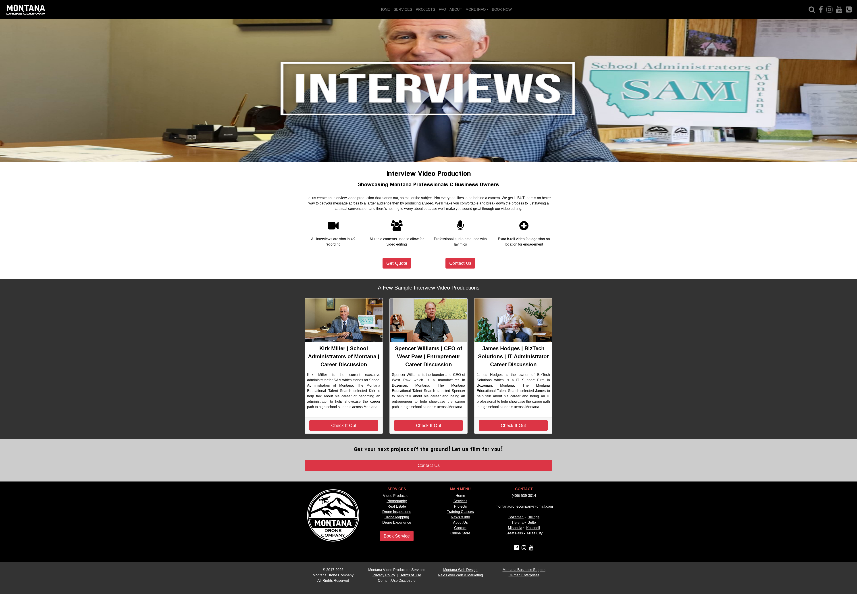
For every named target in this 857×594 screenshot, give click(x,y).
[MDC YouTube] (839, 9)
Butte (532, 522)
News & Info (460, 517)
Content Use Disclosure (397, 580)
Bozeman (516, 517)
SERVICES (403, 9)
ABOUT (455, 9)
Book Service (397, 536)
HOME (384, 9)
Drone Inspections (396, 512)
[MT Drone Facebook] (516, 548)
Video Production (396, 496)
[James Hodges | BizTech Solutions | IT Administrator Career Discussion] (513, 320)
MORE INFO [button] (476, 9)
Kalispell (533, 528)
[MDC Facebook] (821, 9)
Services (460, 501)
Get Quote (396, 263)
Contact (460, 528)
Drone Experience (396, 522)
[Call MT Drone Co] (848, 9)
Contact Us (460, 263)
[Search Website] (812, 9)
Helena (518, 522)
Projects (460, 506)
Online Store (460, 533)
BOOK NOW (502, 9)
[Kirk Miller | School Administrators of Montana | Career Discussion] (344, 320)
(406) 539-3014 (524, 496)
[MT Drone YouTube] (531, 548)
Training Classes (460, 512)
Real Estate (396, 506)
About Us (460, 522)
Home (460, 496)
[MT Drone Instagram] (524, 548)
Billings (533, 517)
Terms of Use (410, 575)
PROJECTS (425, 9)
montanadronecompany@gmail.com (524, 506)
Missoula (515, 528)
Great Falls (514, 533)
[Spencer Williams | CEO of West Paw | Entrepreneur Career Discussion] (428, 320)
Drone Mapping (397, 517)
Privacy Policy (383, 575)
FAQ (442, 9)
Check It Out (343, 425)
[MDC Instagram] (829, 9)
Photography (397, 501)
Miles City (535, 533)
